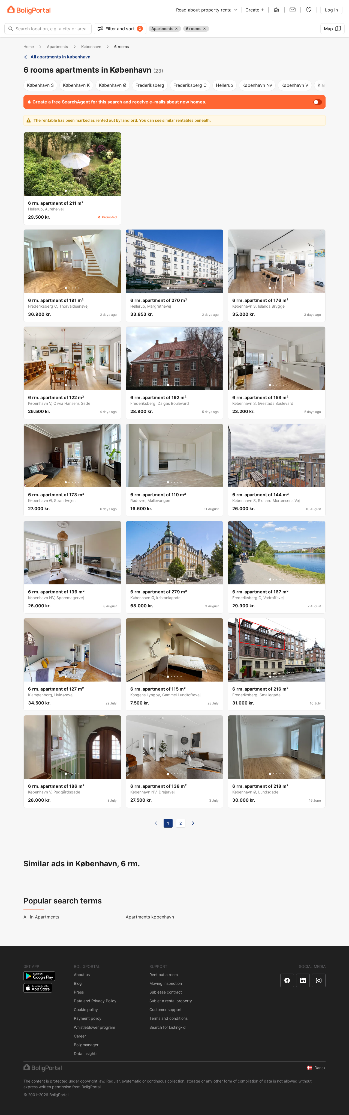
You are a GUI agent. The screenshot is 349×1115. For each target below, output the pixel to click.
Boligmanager (86, 1044)
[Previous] (156, 823)
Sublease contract (165, 992)
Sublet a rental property (170, 1000)
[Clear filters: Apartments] (176, 29)
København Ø (112, 85)
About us (82, 974)
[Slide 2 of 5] (69, 190)
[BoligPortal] (28, 9)
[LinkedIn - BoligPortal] (303, 980)
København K (76, 85)
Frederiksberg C (190, 85)
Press (79, 992)
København (91, 46)
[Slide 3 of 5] (72, 190)
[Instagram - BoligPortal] (319, 980)
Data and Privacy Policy (95, 1000)
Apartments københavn (150, 917)
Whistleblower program (94, 1027)
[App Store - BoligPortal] (37, 988)
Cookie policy (86, 1009)
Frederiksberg (150, 85)
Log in (331, 10)
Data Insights (85, 1053)
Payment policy (87, 1018)
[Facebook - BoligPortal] (287, 980)
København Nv (257, 85)
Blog (78, 983)
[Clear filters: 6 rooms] (204, 29)
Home (28, 46)
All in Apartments (41, 917)
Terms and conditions (168, 1018)
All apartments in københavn (61, 57)
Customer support (165, 1009)
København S (40, 85)
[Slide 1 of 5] (65, 190)
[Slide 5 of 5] (78, 190)
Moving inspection (165, 983)
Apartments (57, 46)
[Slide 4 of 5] (75, 190)
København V (294, 85)
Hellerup (224, 85)
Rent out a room (163, 974)
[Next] (193, 823)
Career (80, 1036)
